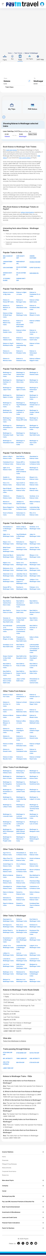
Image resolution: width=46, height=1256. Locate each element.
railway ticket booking (27, 212)
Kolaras (7, 136)
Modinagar (23, 136)
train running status (25, 158)
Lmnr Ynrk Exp (8, 131)
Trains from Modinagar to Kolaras (14, 1041)
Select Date (32, 134)
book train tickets (11, 150)
